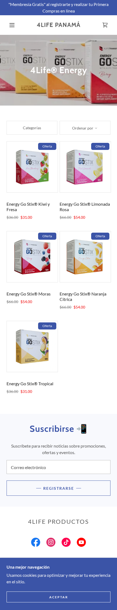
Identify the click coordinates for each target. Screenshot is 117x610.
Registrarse (58, 488)
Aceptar (58, 597)
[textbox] (58, 467)
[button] (12, 25)
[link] (58, 25)
